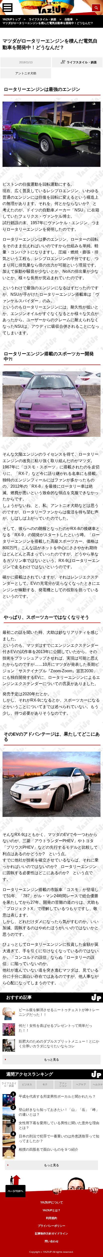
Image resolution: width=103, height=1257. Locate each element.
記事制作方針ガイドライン (51, 1233)
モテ (45, 1084)
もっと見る (51, 1059)
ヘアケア (81, 1084)
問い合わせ (51, 1241)
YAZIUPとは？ (51, 1210)
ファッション (63, 1084)
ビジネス (27, 1084)
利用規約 (51, 1217)
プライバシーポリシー (51, 1225)
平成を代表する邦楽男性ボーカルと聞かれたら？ (57, 1096)
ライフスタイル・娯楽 (9, 1084)
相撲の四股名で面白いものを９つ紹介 (48, 1149)
